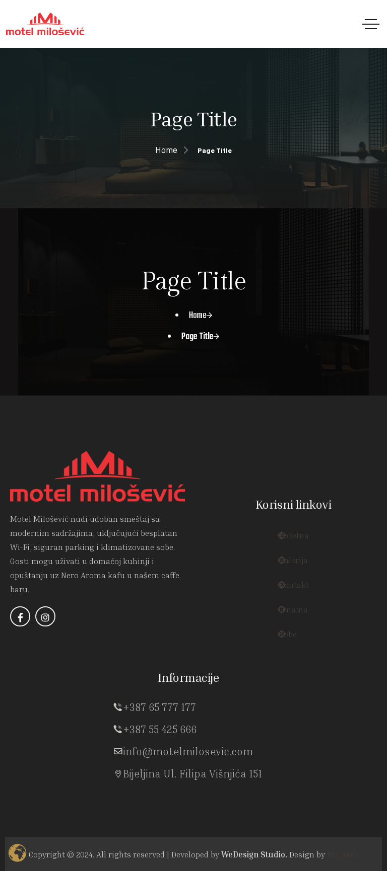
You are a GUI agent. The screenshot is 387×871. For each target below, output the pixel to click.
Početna (300, 530)
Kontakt (300, 580)
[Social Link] (20, 629)
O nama (299, 604)
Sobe (292, 629)
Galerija (298, 555)
